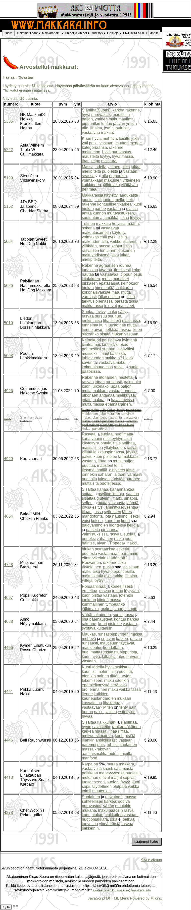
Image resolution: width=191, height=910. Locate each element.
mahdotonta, (93, 516)
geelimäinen (90, 425)
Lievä (128, 358)
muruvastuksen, (121, 213)
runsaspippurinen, (114, 634)
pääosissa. (91, 371)
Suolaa (88, 312)
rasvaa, (125, 329)
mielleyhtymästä (117, 438)
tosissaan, (131, 567)
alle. (85, 128)
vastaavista (92, 768)
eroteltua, (90, 591)
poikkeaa (90, 773)
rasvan (113, 417)
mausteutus (92, 647)
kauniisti (89, 671)
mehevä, (110, 138)
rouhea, (125, 265)
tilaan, (87, 512)
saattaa (132, 494)
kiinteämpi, (91, 344)
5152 (8, 206)
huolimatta (124, 434)
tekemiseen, (92, 680)
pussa (108, 567)
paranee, (133, 479)
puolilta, (126, 671)
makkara (103, 223)
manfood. (90, 758)
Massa (88, 167)
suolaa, (107, 434)
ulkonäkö (101, 386)
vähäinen (105, 538)
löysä (86, 507)
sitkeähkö (90, 334)
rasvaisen (90, 250)
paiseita (93, 530)
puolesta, (134, 773)
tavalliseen (134, 410)
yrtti (85, 143)
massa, (127, 156)
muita (102, 503)
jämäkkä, (111, 217)
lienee (87, 329)
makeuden (91, 241)
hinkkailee (113, 815)
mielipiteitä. (92, 259)
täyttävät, (127, 643)
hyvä (86, 114)
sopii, (86, 786)
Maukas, (89, 634)
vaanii (97, 438)
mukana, (89, 810)
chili (98, 200)
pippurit (117, 571)
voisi (86, 521)
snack (108, 768)
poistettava (111, 340)
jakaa (136, 167)
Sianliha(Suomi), (96, 110)
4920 (8, 459)
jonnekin (89, 474)
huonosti (129, 391)
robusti (113, 745)
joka (126, 167)
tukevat (110, 306)
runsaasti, (114, 382)
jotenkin (132, 421)
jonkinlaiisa (92, 321)
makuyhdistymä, (96, 255)
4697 (8, 597)
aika (122, 562)
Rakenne (90, 265)
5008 (8, 356)
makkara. (109, 161)
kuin (103, 325)
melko (120, 200)
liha (85, 619)
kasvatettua (92, 703)
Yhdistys (97, 33)
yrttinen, (114, 167)
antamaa (107, 395)
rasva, (129, 810)
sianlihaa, (127, 443)
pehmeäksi (91, 349)
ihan (86, 161)
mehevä (89, 639)
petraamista (105, 549)
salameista (123, 768)
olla (105, 176)
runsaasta (110, 652)
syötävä (89, 628)
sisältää (89, 498)
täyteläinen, (92, 567)
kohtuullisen (108, 204)
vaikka (124, 689)
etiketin (122, 549)
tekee (123, 344)
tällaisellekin (109, 297)
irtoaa (100, 382)
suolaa (130, 534)
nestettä (126, 377)
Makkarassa (92, 195)
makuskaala (92, 576)
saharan (105, 474)
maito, (117, 498)
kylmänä (129, 340)
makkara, (127, 764)
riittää (115, 676)
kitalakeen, (91, 279)
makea (107, 609)
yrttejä (87, 580)
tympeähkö (115, 604)
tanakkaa (90, 270)
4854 (8, 516)
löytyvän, (132, 591)
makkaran (124, 288)
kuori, (87, 386)
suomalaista (107, 443)
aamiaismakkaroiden (100, 753)
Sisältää (89, 489)
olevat (104, 777)
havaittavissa (122, 400)
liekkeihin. (91, 828)
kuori (138, 204)
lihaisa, (96, 128)
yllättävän (129, 185)
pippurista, (129, 652)
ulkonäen (90, 395)
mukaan (124, 698)
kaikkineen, (92, 185)
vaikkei (116, 241)
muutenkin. (102, 791)
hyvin (86, 727)
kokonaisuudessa (97, 367)
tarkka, (118, 576)
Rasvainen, (92, 562)
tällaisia (109, 656)
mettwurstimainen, (98, 736)
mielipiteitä (91, 171)
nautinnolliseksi (126, 516)
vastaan (114, 209)
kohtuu (120, 619)
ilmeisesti (122, 270)
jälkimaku (111, 185)
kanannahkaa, (122, 489)
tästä (130, 470)
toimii (86, 791)
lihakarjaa (111, 703)
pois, (101, 745)
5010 (8, 323)
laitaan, (119, 474)
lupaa (115, 386)
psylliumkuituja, (111, 494)
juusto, (88, 200)
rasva (119, 367)
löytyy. (135, 217)
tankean (89, 600)
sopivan (108, 639)
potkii (93, 143)
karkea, (126, 204)
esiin (122, 237)
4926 (8, 391)
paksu (87, 456)
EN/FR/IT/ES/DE (134, 33)
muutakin (123, 806)
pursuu (101, 316)
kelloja (133, 525)
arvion (126, 676)
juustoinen (117, 325)
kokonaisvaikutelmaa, (101, 292)
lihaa (124, 217)
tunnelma (90, 325)
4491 (8, 692)
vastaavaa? (92, 707)
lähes (127, 512)
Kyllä (6, 907)
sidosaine (107, 425)
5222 (8, 150)
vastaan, (106, 143)
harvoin (133, 656)
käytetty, (119, 232)
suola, (118, 615)
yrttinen (101, 119)
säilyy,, (124, 312)
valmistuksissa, (95, 534)
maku (112, 312)
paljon (129, 461)
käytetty (111, 195)
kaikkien (101, 694)
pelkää (129, 819)
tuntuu (106, 123)
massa (132, 209)
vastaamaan (109, 553)
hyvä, (96, 656)
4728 (8, 565)
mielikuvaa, (126, 395)
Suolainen (91, 797)
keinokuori (130, 283)
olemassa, (105, 301)
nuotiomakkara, (95, 819)
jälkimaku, (91, 609)
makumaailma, (122, 119)
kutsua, (97, 521)
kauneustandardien (99, 698)
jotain (109, 128)
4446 (8, 740)
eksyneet (117, 470)
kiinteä (103, 600)
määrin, (133, 223)
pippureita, (118, 176)
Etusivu (8, 33)
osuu (138, 274)
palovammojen (95, 525)
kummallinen (93, 604)
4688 (8, 621)
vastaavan (131, 417)
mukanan (90, 777)
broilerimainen (94, 689)
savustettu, (101, 727)
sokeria (88, 228)
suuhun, (115, 316)
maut (104, 353)
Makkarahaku (51, 33)
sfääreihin (132, 241)
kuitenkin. (104, 628)
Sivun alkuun (151, 860)
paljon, (88, 119)
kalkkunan (106, 722)
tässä (133, 301)
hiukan (88, 209)
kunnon (99, 213)
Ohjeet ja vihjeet (76, 33)
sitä (96, 483)
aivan (98, 329)
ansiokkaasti (107, 740)
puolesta (89, 553)
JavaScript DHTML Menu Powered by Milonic (125, 898)
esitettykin (127, 712)
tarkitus (88, 301)
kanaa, (103, 489)
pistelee (110, 456)
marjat (116, 777)
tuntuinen (127, 414)
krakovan (103, 749)
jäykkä (132, 452)
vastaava (107, 362)
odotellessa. (110, 483)
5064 (8, 241)
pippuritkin (91, 123)
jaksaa (104, 479)
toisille (124, 138)
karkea (118, 110)
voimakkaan (92, 180)
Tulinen (88, 223)
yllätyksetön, (115, 447)
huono (103, 417)
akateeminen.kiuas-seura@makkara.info (122, 890)
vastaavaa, (109, 274)
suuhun (108, 349)
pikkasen (90, 283)
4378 (8, 812)
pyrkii (112, 237)
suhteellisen (92, 801)
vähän (108, 806)
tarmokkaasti (129, 456)
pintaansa (109, 530)
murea (112, 764)
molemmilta (107, 671)
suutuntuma (92, 217)
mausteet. (126, 306)
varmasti (89, 297)
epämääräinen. (118, 404)
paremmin (129, 553)
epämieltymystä (95, 685)
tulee (121, 656)
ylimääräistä (109, 824)
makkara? (113, 358)
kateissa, (118, 353)
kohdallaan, (113, 647)
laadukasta (128, 195)
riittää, (123, 731)
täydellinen (102, 786)
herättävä (118, 685)
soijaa (87, 494)
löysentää (129, 507)
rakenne (116, 147)
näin (133, 707)
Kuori (86, 138)
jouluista (122, 128)
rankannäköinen (126, 727)
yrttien (131, 123)
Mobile (154, 33)
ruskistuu (123, 667)
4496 (8, 647)
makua (98, 400)
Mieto (86, 410)
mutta (107, 279)
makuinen (113, 180)
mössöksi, (90, 353)
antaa (87, 213)
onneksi (89, 538)
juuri (129, 538)
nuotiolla (89, 479)
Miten (108, 707)
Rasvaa (89, 434)
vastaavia (116, 503)
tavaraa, (106, 270)
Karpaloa (90, 764)
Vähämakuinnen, (97, 615)
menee (136, 143)
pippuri (126, 274)
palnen (103, 676)
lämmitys (110, 344)
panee (100, 209)
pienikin (89, 676)
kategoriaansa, (95, 147)
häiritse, (89, 543)
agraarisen (108, 265)
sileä (99, 447)
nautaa (88, 274)
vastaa (114, 391)
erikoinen (126, 250)
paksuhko (132, 382)
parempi (89, 745)
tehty (123, 707)
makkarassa (92, 306)
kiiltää (87, 452)
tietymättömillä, (95, 470)
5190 (8, 178)
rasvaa (88, 316)
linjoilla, (126, 753)
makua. (107, 132)
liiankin (88, 740)
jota (108, 516)
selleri (87, 503)
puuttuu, (89, 465)
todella (100, 167)
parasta (121, 301)
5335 (8, 121)
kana (86, 438)
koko (136, 270)
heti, (130, 200)
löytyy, (105, 156)
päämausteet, (101, 619)
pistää (105, 334)
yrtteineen (131, 180)
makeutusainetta (96, 232)
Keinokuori (91, 340)
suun (114, 643)
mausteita (121, 114)
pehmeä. (89, 189)
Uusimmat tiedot (27, 33)
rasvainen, (114, 797)
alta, (105, 241)
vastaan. (131, 334)
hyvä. (97, 138)
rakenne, (133, 110)
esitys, (97, 507)
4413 (8, 777)
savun (87, 362)
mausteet (121, 279)
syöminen (112, 512)
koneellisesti (122, 586)
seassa (88, 176)
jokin (130, 297)
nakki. (132, 543)
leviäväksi (125, 349)
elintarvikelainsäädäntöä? (104, 558)
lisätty (120, 410)
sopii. (132, 609)
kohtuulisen (121, 246)
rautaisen (113, 414)
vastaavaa (91, 132)
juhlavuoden (93, 358)
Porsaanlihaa (93, 586)
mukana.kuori (124, 425)
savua (111, 410)
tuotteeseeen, (94, 782)
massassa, (131, 321)
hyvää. (88, 716)
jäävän (119, 123)
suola (134, 367)
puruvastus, (101, 114)
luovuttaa (90, 824)
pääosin (116, 810)
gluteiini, (103, 498)
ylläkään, (90, 246)
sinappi (120, 609)
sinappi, (131, 498)
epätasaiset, (109, 283)
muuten (122, 143)
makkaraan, (90, 414)
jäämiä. (132, 503)
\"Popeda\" (116, 543)
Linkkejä (113, 33)
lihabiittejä (112, 321)
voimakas (90, 237)
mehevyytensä (112, 773)
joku (135, 138)
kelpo (95, 161)
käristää (118, 479)
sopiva (124, 801)
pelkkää (111, 329)
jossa (98, 512)
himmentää (104, 288)
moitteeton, (91, 152)
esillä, (130, 571)
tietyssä (119, 223)
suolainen (128, 745)
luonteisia (117, 525)
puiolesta (110, 171)
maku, (121, 362)
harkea (133, 619)
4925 (7, 419)
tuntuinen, (108, 250)
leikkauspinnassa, (109, 452)
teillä (118, 465)
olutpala (120, 786)
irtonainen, (108, 377)
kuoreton (112, 521)
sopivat (129, 777)
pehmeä (108, 421)
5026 (8, 285)
